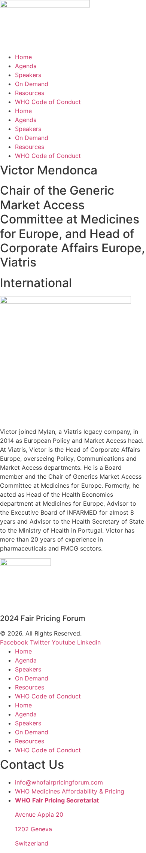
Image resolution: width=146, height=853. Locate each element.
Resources (29, 93)
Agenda (26, 66)
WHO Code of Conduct (48, 102)
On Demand (31, 84)
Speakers (28, 75)
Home (23, 57)
